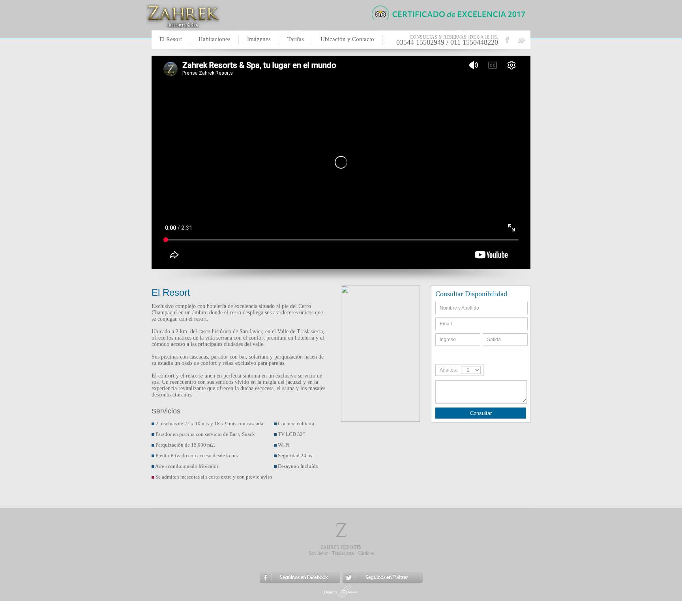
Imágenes (259, 39)
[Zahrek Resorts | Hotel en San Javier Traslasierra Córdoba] (521, 42)
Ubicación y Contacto (347, 39)
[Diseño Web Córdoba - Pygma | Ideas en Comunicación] (341, 597)
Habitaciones (214, 39)
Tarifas (295, 39)
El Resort (170, 39)
